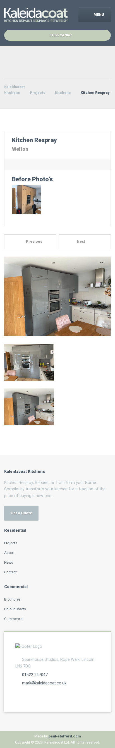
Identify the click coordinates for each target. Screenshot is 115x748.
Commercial (13, 619)
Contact (10, 572)
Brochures (12, 599)
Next (82, 241)
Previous (32, 241)
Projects (10, 543)
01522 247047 (35, 674)
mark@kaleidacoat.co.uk (44, 683)
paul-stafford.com (65, 736)
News (8, 562)
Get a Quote (21, 513)
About (9, 553)
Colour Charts (15, 609)
